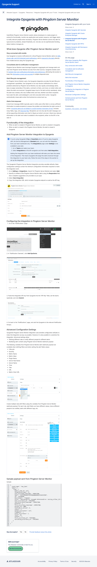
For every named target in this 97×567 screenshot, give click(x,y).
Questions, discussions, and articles (76, 109)
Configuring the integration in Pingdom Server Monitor (77, 90)
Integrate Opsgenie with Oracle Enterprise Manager (74, 34)
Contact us (77, 4)
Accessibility (42, 561)
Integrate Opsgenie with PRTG (74, 44)
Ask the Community (15, 549)
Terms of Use (64, 561)
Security (73, 561)
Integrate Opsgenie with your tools (77, 24)
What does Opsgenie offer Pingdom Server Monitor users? (76, 61)
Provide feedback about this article (40, 532)
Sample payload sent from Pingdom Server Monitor (76, 99)
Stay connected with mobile (73, 65)
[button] (83, 4)
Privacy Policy (53, 561)
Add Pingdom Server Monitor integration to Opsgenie (77, 85)
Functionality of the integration (74, 81)
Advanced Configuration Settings (75, 94)
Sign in (88, 4)
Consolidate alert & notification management (74, 70)
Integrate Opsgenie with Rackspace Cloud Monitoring (76, 48)
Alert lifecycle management (73, 74)
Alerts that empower (71, 77)
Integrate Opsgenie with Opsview (75, 30)
